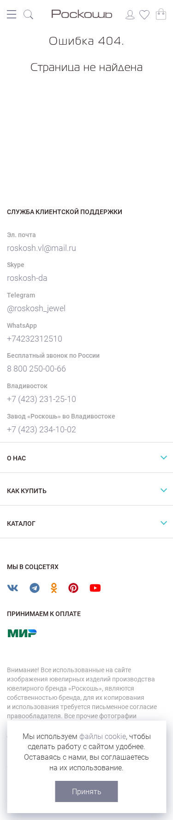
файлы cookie (102, 736)
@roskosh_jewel (36, 308)
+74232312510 (34, 338)
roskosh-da (27, 278)
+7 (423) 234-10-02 (41, 429)
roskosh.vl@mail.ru (41, 248)
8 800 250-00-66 (36, 368)
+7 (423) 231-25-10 (41, 399)
